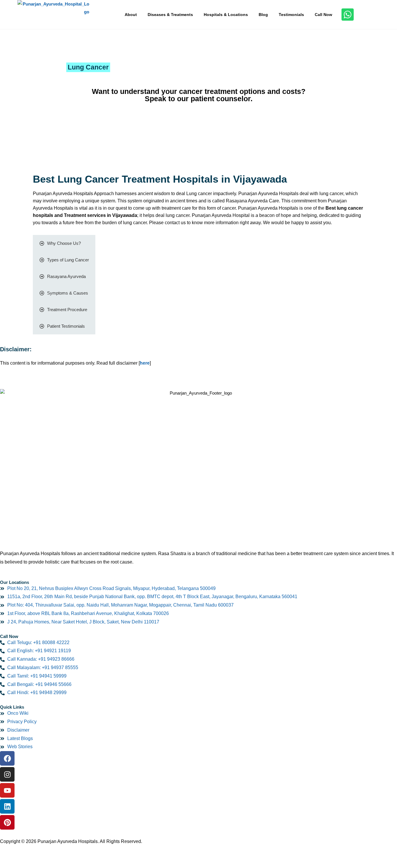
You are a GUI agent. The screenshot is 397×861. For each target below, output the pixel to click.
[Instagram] (7, 774)
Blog (263, 14)
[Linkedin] (7, 806)
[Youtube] (7, 790)
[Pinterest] (7, 822)
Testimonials (291, 14)
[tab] (64, 243)
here (145, 363)
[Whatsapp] (347, 14)
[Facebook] (7, 758)
